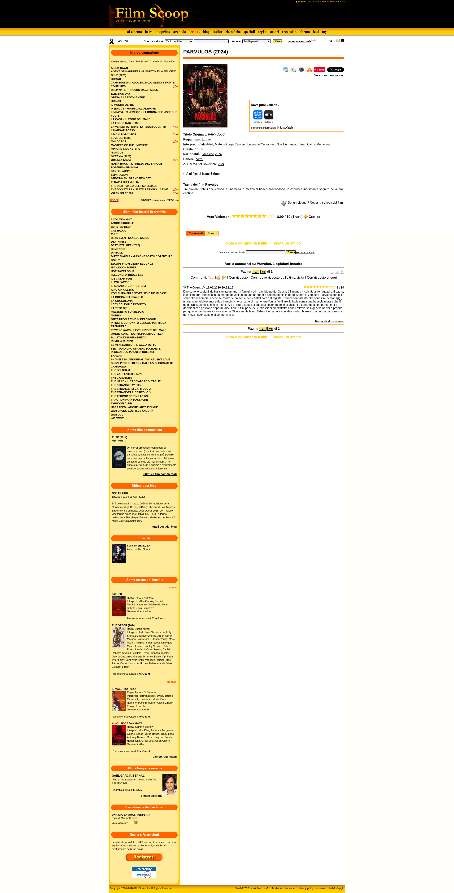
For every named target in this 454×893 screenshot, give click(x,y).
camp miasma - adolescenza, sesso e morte (143, 82)
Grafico (314, 217)
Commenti (196, 233)
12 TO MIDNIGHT (121, 219)
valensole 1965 (122, 193)
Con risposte (238, 277)
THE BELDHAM (120, 370)
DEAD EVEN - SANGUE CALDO (130, 237)
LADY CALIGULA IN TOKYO (128, 304)
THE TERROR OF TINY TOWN (129, 396)
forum (305, 31)
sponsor (321, 888)
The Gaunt (194, 287)
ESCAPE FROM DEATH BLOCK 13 (132, 263)
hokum (116, 101)
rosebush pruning (124, 167)
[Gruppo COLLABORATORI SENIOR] (184, 287)
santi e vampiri (121, 171)
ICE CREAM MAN (121, 278)
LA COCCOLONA (122, 300)
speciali (249, 31)
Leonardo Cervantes (261, 144)
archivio (179, 31)
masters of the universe (129, 145)
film (177, 200)
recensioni (289, 31)
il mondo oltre (122, 104)
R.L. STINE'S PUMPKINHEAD (128, 337)
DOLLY (115, 260)
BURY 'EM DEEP (121, 226)
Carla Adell (205, 144)
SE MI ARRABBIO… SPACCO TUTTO (134, 344)
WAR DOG (117, 414)
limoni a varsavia (123, 134)
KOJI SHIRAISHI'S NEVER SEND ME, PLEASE (138, 293)
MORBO (116, 315)
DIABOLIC (117, 252)
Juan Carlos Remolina (315, 144)
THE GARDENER (121, 377)
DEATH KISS (118, 241)
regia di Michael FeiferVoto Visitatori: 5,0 (131, 818)
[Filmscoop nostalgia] (343, 41)
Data (131, 61)
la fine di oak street (126, 123)
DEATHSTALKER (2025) (125, 245)
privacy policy (306, 888)
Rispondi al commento (329, 321)
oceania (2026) (121, 156)
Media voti (142, 61)
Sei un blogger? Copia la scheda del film (315, 202)
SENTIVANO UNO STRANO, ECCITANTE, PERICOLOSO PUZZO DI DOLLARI (136, 350)
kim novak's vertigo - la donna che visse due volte (144, 114)
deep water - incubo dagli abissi (134, 89)
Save (321, 69)
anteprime (162, 31)
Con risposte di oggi (322, 277)
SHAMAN (116, 355)
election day (120, 93)
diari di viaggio (336, 888)
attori (274, 31)
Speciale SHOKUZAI (139, 545)
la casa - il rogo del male (130, 119)
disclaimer (290, 888)
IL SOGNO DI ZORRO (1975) (128, 286)
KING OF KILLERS (122, 289)
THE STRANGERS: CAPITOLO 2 (131, 388)
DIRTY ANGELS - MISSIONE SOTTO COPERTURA (141, 256)
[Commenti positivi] (218, 277)
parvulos (197, 52)
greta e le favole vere (128, 97)
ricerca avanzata (299, 41)
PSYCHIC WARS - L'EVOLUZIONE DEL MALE (138, 330)
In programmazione (144, 52)
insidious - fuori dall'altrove (133, 108)
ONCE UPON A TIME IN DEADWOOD (133, 319)
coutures (118, 86)
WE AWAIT (117, 418)
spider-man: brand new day (131, 178)
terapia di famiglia (125, 182)
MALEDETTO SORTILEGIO (127, 311)
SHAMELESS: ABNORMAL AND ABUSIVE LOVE (140, 359)
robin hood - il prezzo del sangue (136, 163)
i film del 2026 (241, 888)
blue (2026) (118, 75)
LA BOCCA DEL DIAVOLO (127, 297)
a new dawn (119, 67)
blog (206, 31)
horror (199, 159)
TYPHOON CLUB (121, 403)
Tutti (211, 277)
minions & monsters (125, 148)
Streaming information (263, 127)
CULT (114, 234)
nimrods (117, 152)
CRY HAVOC (118, 230)
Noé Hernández (287, 144)
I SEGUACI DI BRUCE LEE (127, 274)
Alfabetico (169, 61)
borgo (116, 79)
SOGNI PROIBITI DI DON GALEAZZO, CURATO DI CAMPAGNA (142, 365)
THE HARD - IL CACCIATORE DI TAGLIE (136, 381)
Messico (208, 154)
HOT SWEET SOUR (123, 271)
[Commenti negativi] (224, 277)
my (324, 31)
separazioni (119, 174)
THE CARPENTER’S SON (126, 373)
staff (265, 888)
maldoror (119, 141)
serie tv (194, 31)
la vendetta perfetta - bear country (138, 126)
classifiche (233, 31)
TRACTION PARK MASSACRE (129, 399)
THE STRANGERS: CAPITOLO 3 (131, 392)
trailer (218, 31)
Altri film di (203, 173)
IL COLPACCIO (120, 282)
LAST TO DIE (119, 308)
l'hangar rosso (123, 130)
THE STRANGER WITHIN (126, 385)
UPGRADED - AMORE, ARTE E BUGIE (134, 407)
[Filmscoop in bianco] (338, 41)
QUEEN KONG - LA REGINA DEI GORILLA (137, 333)
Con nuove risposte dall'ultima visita (277, 277)
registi (262, 31)
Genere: (236, 41)
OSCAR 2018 (120, 493)
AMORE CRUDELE (122, 223)
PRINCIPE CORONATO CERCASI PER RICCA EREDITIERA (138, 324)
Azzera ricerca (305, 252)
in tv (148, 31)
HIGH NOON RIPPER (123, 267)
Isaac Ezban (202, 139)
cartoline (256, 888)
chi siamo (276, 888)
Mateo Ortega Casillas (230, 144)
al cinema (134, 31)
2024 (220, 52)
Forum (212, 233)
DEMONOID (118, 249)
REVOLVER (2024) (122, 341)
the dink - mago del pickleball (134, 185)
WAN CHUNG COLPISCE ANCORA (132, 410)
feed (316, 31)
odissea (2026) (121, 159)
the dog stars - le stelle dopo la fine (139, 189)
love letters (121, 137)
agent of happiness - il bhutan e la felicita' (143, 71)
